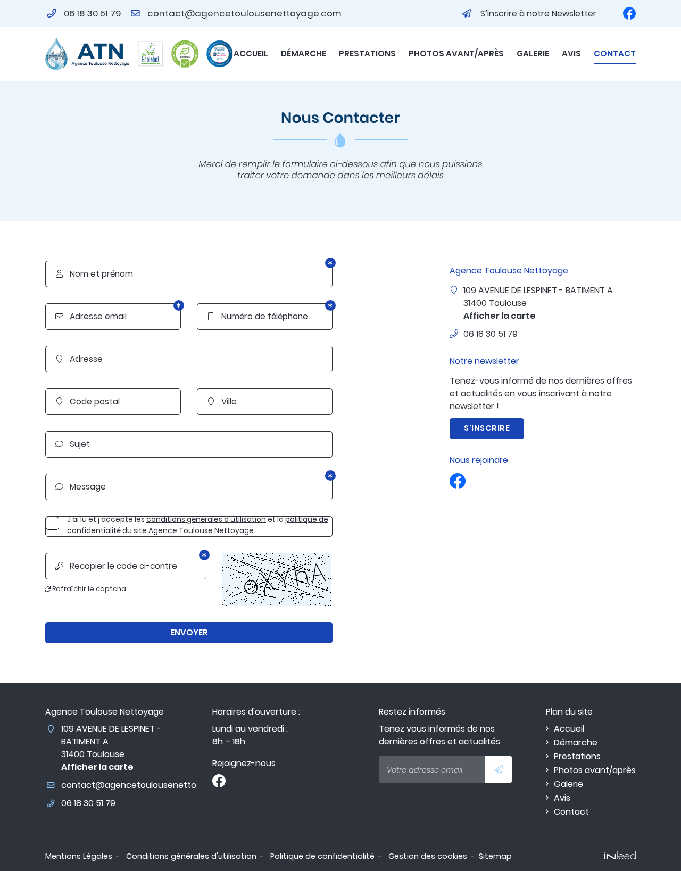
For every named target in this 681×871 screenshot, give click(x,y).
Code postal (88, 401)
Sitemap (495, 856)
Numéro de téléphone (258, 316)
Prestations (367, 53)
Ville (222, 401)
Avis (571, 53)
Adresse (79, 358)
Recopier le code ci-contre (116, 565)
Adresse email (91, 316)
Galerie (533, 53)
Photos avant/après (456, 53)
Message (80, 486)
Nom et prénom (95, 273)
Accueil (251, 53)
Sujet (72, 444)
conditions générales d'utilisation (206, 520)
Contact (615, 53)
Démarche (303, 53)
